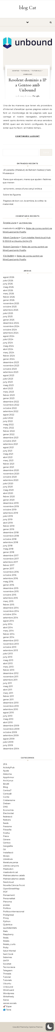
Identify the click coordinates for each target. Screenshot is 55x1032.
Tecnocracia (9, 967)
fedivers (7, 820)
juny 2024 (8, 342)
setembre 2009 (11, 735)
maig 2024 (8, 346)
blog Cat (27, 8)
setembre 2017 (10, 562)
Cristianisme (9, 800)
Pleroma (7, 901)
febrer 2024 (9, 355)
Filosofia (7, 829)
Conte (6, 797)
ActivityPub (9, 767)
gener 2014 (8, 637)
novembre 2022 (11, 405)
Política (7, 908)
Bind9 (6, 784)
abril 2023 (8, 388)
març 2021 (8, 460)
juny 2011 (7, 683)
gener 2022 (8, 434)
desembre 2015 (10, 588)
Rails (5, 931)
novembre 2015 (11, 591)
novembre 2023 (11, 365)
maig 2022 (8, 424)
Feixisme (7, 826)
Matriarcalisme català (14, 875)
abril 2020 (8, 493)
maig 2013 (8, 660)
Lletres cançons (11, 865)
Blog (5, 787)
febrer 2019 (8, 526)
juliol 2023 (8, 378)
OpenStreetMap (11, 888)
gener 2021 (8, 467)
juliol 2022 (8, 418)
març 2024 (8, 352)
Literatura (8, 859)
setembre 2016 (10, 578)
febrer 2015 (8, 604)
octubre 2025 (10, 306)
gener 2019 (8, 529)
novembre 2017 (11, 558)
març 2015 (8, 601)
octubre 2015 (9, 594)
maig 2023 (8, 385)
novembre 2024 (11, 326)
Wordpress (8, 993)
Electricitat (8, 813)
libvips (6, 856)
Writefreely (8, 996)
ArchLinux (8, 780)
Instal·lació (8, 852)
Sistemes (7, 957)
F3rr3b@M (8, 256)
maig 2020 (8, 490)
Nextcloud (8, 882)
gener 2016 (8, 585)
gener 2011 (8, 699)
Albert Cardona (11, 237)
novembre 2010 (11, 706)
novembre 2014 (11, 611)
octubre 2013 (9, 647)
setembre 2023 (10, 372)
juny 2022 (8, 421)
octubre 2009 (10, 732)
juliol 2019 (8, 516)
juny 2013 (7, 657)
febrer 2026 (9, 297)
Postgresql (8, 915)
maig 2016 (8, 581)
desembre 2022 (11, 401)
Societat (7, 964)
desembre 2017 (10, 555)
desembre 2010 (11, 702)
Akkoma (7, 774)
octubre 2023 (10, 369)
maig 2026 (8, 287)
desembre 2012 (10, 673)
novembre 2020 (11, 473)
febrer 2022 (9, 431)
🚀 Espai (7, 1006)
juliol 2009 (8, 742)
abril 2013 (8, 663)
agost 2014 (8, 621)
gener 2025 (8, 319)
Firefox (6, 833)
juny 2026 (8, 283)
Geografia (8, 846)
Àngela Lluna (9, 222)
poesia (6, 905)
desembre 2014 (11, 608)
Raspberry (8, 934)
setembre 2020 (10, 480)
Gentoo (15, 71)
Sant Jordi (8, 954)
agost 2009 (8, 738)
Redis (5, 937)
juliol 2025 (8, 313)
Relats (6, 941)
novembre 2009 (11, 729)
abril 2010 (8, 722)
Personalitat (9, 898)
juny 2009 (8, 745)
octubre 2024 (10, 329)
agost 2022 (8, 414)
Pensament (9, 895)
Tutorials (37, 71)
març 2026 (8, 293)
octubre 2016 (9, 575)
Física (6, 836)
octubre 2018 (9, 539)
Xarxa (6, 1000)
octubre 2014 (9, 614)
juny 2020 (8, 486)
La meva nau (25, 222)
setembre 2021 (10, 444)
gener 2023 (8, 398)
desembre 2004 (11, 748)
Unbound (27, 74)
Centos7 (7, 790)
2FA (5, 764)
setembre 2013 (10, 650)
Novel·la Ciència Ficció (14, 885)
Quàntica (7, 924)
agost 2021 (8, 447)
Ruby (5, 947)
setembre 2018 (10, 542)
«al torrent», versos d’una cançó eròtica (22, 188)
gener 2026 (8, 300)
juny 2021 (7, 450)
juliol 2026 (8, 280)
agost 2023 (8, 375)
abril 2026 (8, 290)
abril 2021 (8, 457)
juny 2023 (8, 382)
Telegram (7, 970)
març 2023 (8, 391)
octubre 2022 (10, 408)
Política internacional (13, 911)
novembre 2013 (11, 644)
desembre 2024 (11, 323)
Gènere (6, 839)
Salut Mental (9, 950)
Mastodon (8, 869)
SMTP (6, 960)
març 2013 (8, 666)
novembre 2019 (11, 506)
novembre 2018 (11, 535)
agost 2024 (8, 336)
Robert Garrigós (11, 246)
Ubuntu (7, 983)
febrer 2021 (8, 463)
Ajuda (6, 770)
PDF (5, 892)
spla (37, 96)
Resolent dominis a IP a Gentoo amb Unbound (27, 85)
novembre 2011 (10, 676)
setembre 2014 (10, 617)
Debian (6, 803)
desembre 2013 (10, 640)
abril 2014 (8, 627)
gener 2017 (8, 568)
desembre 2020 (11, 470)
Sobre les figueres (12, 194)
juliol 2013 (8, 653)
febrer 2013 (8, 670)
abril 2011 (7, 689)
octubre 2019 (9, 509)
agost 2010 (8, 712)
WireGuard (8, 990)
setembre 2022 (10, 411)
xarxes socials (9, 1003)
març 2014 (8, 630)
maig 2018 (8, 549)
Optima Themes (36, 1027)
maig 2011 (8, 686)
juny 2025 (8, 316)
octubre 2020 (10, 477)
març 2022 (8, 427)
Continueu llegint (27, 136)
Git (4, 849)
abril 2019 (8, 522)
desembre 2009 (11, 725)
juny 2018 (7, 545)
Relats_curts (9, 944)
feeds (5, 823)
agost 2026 (8, 277)
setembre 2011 (10, 680)
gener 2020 (9, 500)
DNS (5, 806)
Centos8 (7, 793)
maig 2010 (8, 719)
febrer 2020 (9, 496)
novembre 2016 (11, 572)
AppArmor (8, 777)
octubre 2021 (9, 441)
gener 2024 (9, 359)
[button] (50, 1027)
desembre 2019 (11, 503)
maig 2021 (8, 454)
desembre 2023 (11, 362)
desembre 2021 (10, 437)
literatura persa (10, 862)
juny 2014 (7, 624)
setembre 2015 (10, 598)
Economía (8, 810)
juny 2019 (7, 519)
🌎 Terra (7, 1009)
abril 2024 (8, 349)
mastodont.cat (10, 872)
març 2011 (8, 693)
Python (6, 921)
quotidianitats (10, 928)
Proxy (6, 918)
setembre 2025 (10, 310)
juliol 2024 (8, 339)
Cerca (46, 152)
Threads (7, 973)
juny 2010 (7, 716)
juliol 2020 (8, 483)
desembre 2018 (11, 532)
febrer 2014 (8, 634)
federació (7, 816)
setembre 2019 (10, 513)
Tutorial (25, 71)
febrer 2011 (8, 696)
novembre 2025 (11, 303)
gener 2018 (8, 552)
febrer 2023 (9, 395)
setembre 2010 (10, 709)
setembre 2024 (10, 333)
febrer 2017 (8, 565)
